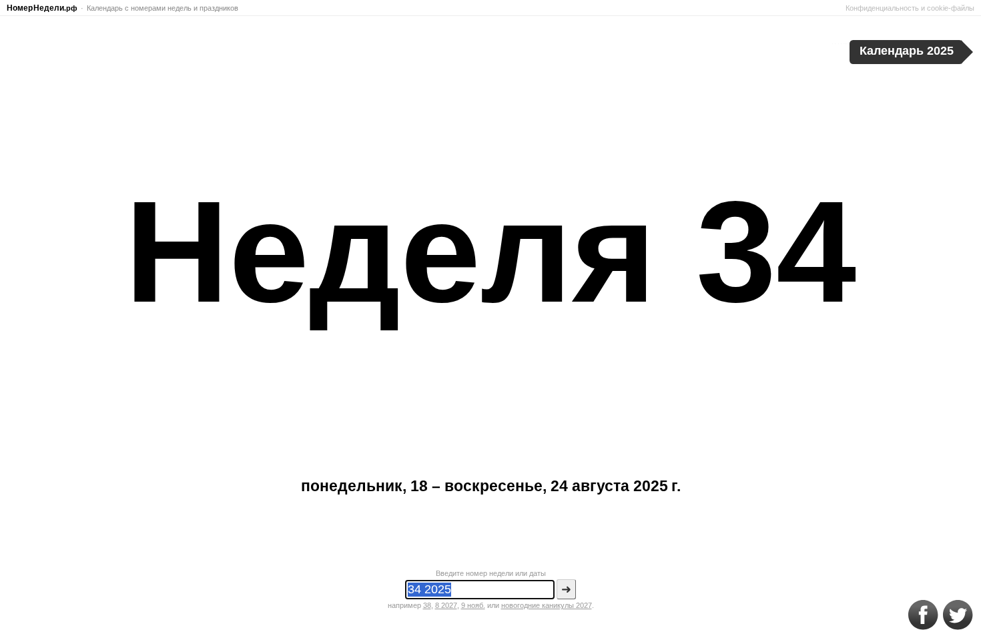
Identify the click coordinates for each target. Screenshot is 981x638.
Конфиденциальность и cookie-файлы (910, 8)
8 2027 (446, 605)
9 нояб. (473, 605)
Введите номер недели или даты (491, 573)
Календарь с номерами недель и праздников (162, 8)
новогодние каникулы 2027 (546, 605)
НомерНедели (42, 8)
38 (427, 605)
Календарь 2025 (907, 50)
